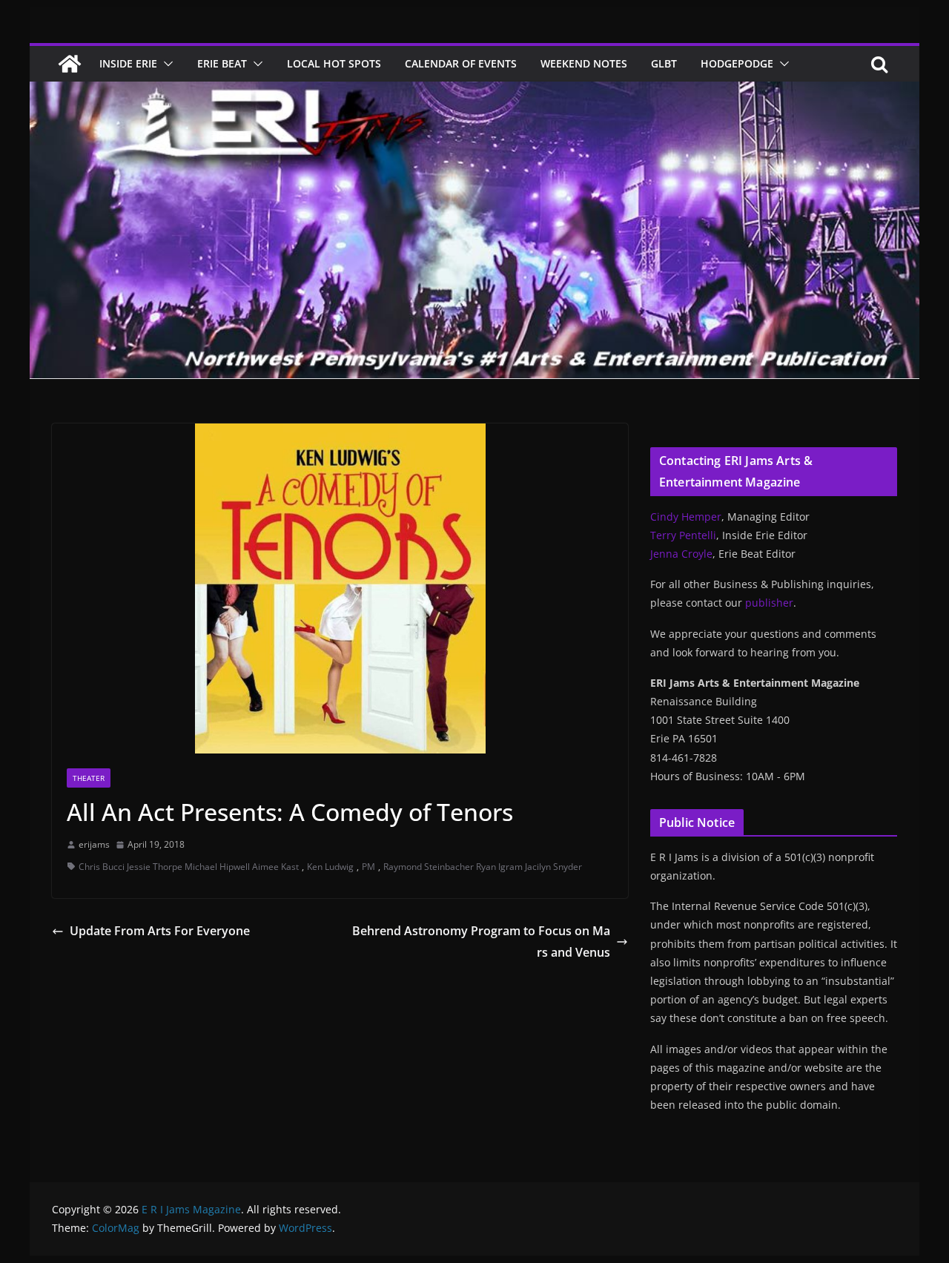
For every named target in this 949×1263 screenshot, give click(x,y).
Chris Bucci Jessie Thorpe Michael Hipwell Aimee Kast (189, 866)
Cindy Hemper (685, 517)
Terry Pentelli (683, 535)
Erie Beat (222, 63)
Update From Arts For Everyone (160, 931)
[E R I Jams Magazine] (69, 64)
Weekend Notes (583, 63)
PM (368, 866)
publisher (769, 603)
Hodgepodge (737, 63)
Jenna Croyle (681, 554)
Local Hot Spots (334, 63)
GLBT (664, 63)
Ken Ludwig (330, 866)
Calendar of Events (461, 63)
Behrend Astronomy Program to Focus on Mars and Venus (481, 941)
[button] (165, 63)
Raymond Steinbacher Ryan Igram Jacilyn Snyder (482, 866)
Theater (89, 778)
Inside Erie (128, 63)
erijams (94, 844)
